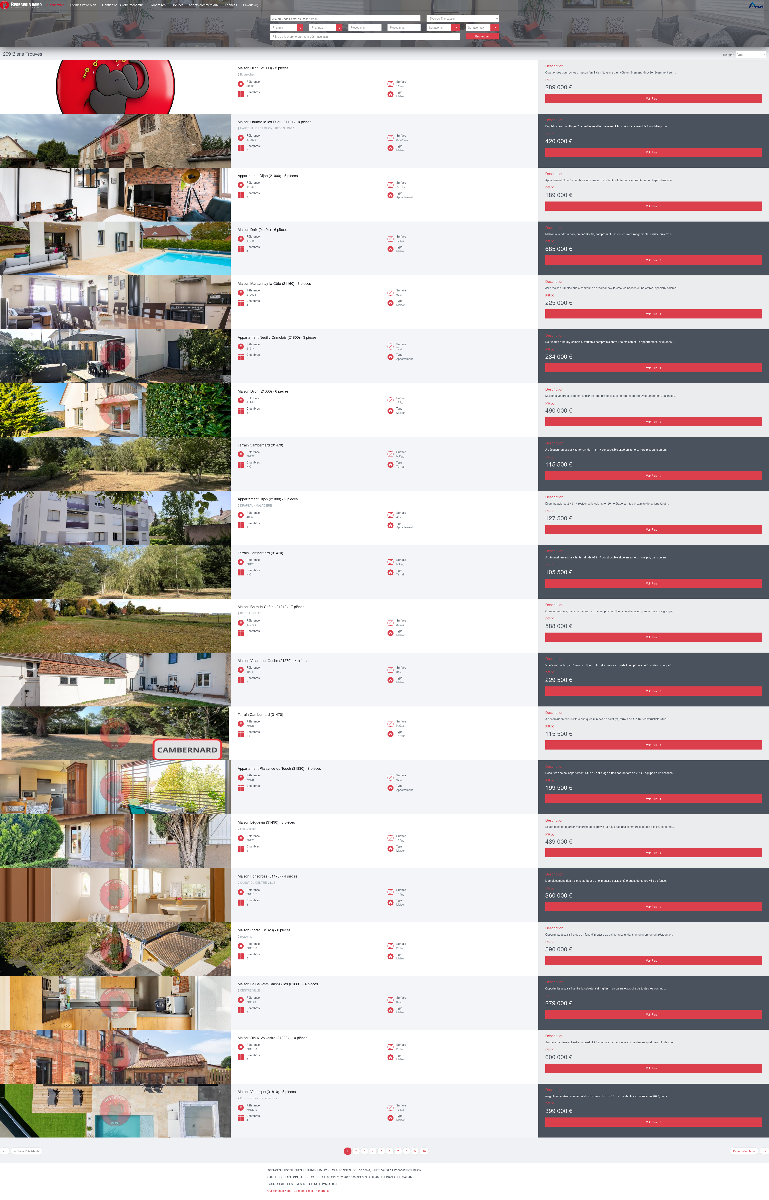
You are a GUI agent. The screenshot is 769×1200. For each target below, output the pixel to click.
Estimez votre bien (83, 5)
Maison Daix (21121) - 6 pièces (263, 229)
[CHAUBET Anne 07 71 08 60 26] (115, 356)
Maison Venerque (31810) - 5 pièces (267, 1091)
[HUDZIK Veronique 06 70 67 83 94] (115, 141)
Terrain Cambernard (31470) (260, 444)
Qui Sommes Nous (279, 1191)
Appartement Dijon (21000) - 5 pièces (268, 175)
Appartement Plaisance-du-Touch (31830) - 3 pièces (279, 768)
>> (764, 1151)
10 (424, 1151)
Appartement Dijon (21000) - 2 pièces (268, 498)
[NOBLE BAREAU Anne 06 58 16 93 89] (115, 464)
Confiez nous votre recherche (123, 5)
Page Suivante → (744, 1151)
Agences (230, 5)
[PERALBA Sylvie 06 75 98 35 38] (115, 518)
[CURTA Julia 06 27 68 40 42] (115, 302)
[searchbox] (346, 18)
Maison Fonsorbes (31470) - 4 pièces (267, 876)
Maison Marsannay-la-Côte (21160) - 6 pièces (274, 283)
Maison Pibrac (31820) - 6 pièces (264, 929)
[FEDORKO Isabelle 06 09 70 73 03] (115, 787)
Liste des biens (303, 1191)
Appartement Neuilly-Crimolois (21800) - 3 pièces (277, 337)
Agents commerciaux (203, 5)
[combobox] (345, 18)
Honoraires (158, 5)
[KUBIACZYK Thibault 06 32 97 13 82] (115, 195)
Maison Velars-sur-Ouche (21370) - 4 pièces (273, 660)
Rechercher (55, 5)
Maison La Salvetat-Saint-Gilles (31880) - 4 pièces (278, 983)
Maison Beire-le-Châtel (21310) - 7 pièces (271, 606)
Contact (177, 5)
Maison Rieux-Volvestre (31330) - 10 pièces (272, 1037)
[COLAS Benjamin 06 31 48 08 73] (115, 248)
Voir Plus (651, 98)
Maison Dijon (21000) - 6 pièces (263, 391)
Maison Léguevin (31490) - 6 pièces (266, 822)
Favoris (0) (250, 5)
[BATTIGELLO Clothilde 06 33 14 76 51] (115, 87)
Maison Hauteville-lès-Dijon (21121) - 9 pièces (274, 121)
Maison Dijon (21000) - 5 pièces (263, 67)
